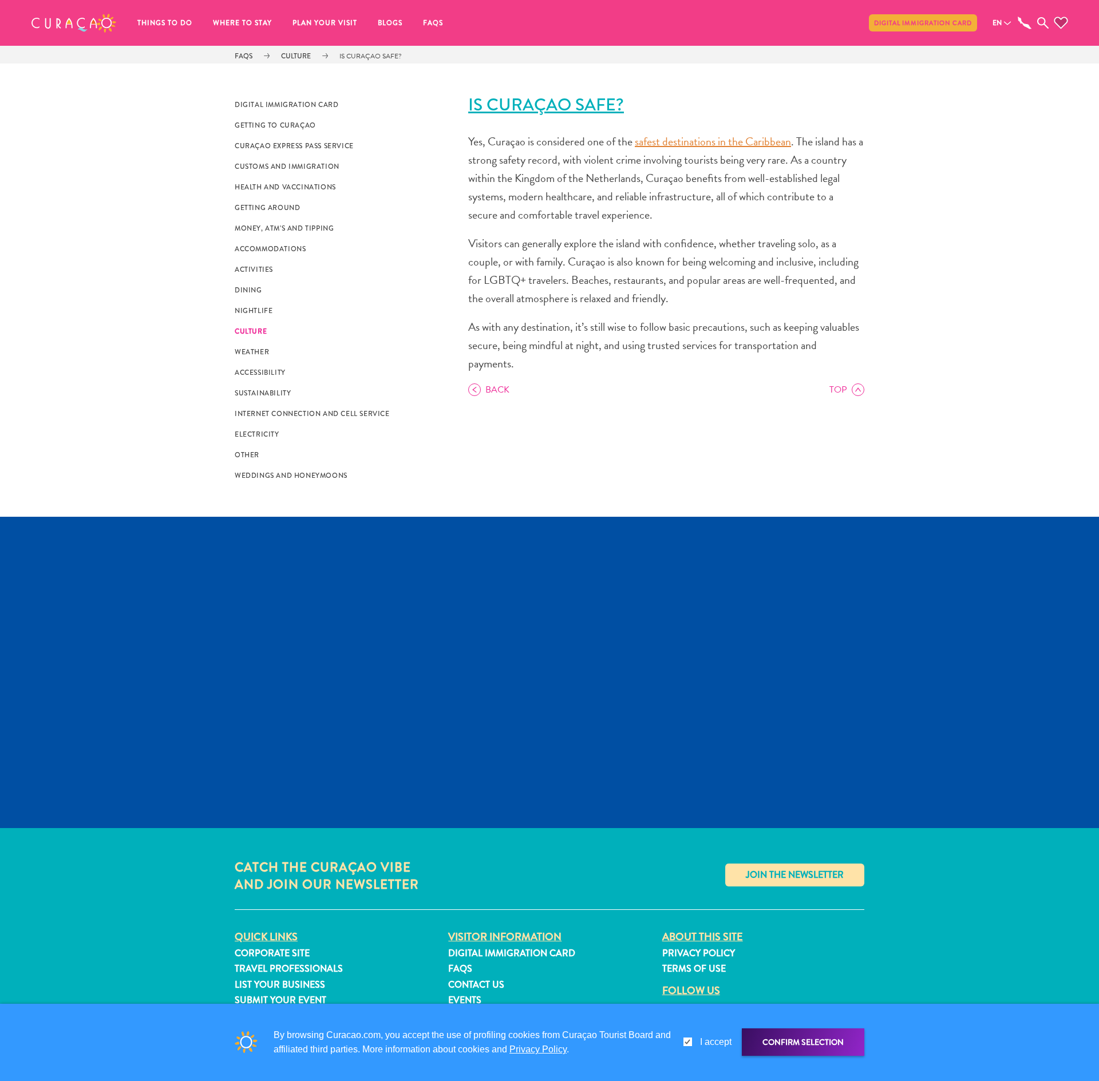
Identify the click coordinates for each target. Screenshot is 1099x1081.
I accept (716, 1042)
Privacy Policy (698, 953)
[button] (74, 23)
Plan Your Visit (324, 23)
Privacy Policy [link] (538, 1049)
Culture (296, 56)
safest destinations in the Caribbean (713, 141)
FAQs (433, 23)
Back (497, 390)
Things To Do (164, 23)
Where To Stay (242, 23)
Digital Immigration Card (923, 22)
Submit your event (280, 1000)
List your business (280, 984)
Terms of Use (694, 968)
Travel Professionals (289, 968)
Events (464, 1000)
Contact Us (476, 984)
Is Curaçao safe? (370, 56)
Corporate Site (272, 953)
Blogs (390, 23)
